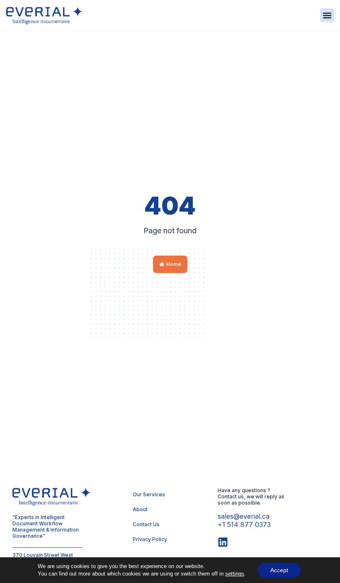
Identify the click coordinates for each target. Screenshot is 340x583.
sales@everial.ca (244, 516)
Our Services (149, 494)
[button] (327, 15)
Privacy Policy (150, 539)
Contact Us (146, 524)
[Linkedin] (223, 542)
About (140, 509)
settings (234, 574)
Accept (279, 570)
